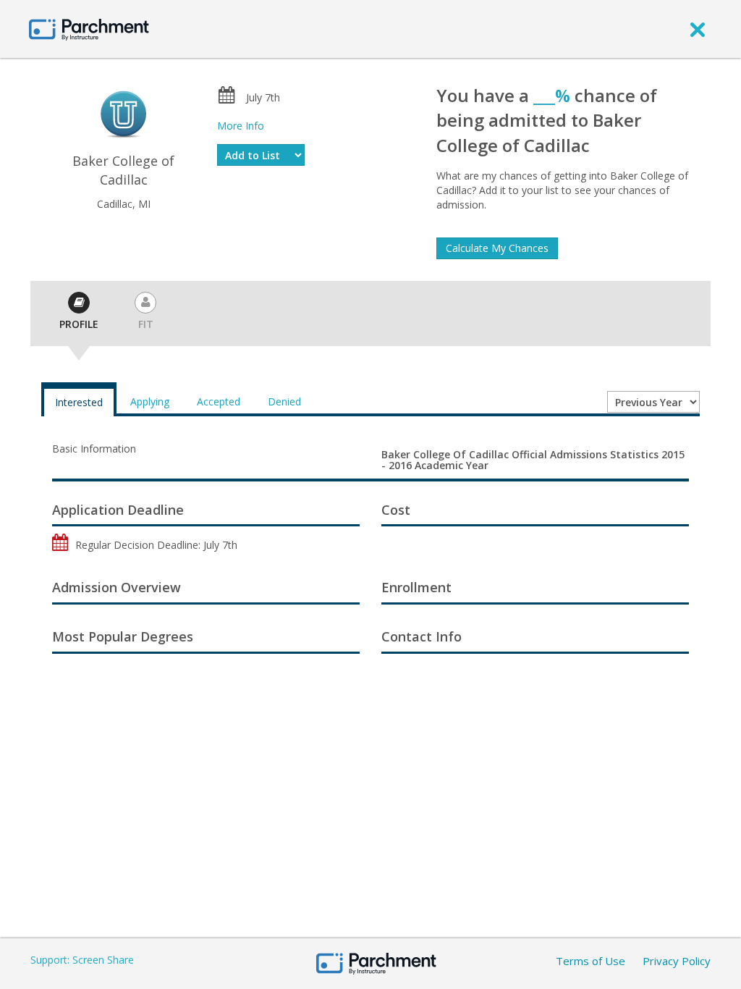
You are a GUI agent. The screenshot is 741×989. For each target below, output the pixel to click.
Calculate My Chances (497, 248)
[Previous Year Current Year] (653, 402)
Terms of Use (590, 961)
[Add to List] (261, 155)
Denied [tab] (284, 401)
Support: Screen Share (82, 960)
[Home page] (89, 28)
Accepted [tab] (218, 401)
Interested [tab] (79, 402)
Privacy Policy (677, 961)
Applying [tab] (149, 401)
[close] (697, 29)
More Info (240, 125)
